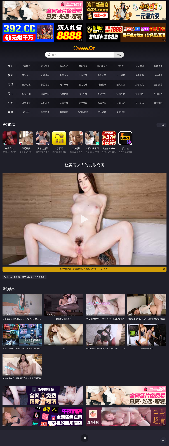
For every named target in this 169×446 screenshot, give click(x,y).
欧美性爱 (83, 84)
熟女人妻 (102, 75)
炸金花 (121, 66)
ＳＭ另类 (158, 75)
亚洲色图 (45, 93)
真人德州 (45, 66)
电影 (10, 84)
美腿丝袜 (102, 93)
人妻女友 (64, 103)
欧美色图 (64, 93)
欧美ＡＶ (64, 75)
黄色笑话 (139, 103)
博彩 (10, 66)
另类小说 (120, 103)
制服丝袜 (102, 84)
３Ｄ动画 (83, 75)
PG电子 (26, 66)
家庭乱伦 (45, 103)
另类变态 (158, 84)
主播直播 (139, 75)
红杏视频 (102, 112)
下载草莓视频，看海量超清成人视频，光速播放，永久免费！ (84, 269)
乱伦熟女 (139, 84)
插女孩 (26, 112)
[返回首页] (163, 440)
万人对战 (64, 66)
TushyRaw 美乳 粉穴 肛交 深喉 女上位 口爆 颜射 (24, 277)
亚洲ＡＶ (26, 75)
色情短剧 (120, 112)
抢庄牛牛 (158, 66)
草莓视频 (64, 112)
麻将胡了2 (102, 66)
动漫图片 (83, 93)
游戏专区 (83, 66)
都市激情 (26, 103)
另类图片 (158, 93)
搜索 (119, 54)
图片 (10, 94)
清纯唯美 (120, 93)
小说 (10, 103)
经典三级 (120, 84)
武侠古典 (83, 103)
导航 (10, 112)
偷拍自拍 (45, 84)
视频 (10, 75)
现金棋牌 (139, 66)
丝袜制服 (120, 75)
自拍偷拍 (45, 75)
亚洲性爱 (26, 84)
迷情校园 (102, 103)
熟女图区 (139, 93)
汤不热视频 (83, 112)
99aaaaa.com (84, 48)
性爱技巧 (158, 103)
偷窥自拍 (26, 93)
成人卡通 (64, 84)
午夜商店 (45, 112)
